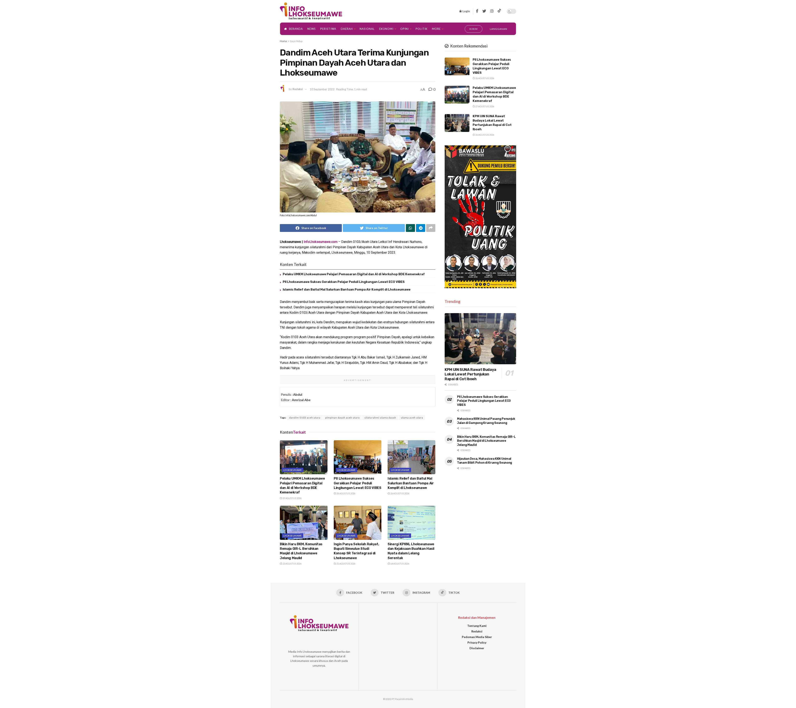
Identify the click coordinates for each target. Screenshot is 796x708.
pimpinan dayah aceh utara (342, 417)
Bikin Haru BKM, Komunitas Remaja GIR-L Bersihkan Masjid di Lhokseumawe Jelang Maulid (486, 441)
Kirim (474, 28)
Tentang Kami (477, 625)
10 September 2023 (322, 89)
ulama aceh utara (412, 417)
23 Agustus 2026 (291, 563)
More (436, 28)
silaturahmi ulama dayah (380, 417)
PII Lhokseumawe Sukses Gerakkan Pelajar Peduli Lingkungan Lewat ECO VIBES (344, 282)
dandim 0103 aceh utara (304, 417)
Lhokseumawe (292, 470)
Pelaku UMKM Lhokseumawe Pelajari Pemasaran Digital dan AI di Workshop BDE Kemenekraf (354, 274)
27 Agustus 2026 (291, 498)
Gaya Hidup (296, 41)
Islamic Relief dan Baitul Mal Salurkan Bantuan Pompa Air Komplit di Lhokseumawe (346, 289)
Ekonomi (386, 28)
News (311, 28)
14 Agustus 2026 (399, 563)
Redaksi (297, 89)
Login (466, 11)
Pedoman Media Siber (477, 637)
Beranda (296, 28)
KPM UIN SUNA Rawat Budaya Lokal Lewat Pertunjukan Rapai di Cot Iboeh (470, 374)
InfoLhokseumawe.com (320, 242)
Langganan (498, 28)
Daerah (347, 28)
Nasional (367, 28)
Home (283, 41)
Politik (421, 28)
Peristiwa (328, 28)
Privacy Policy (476, 642)
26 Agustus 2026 (345, 493)
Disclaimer (477, 648)
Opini (404, 28)
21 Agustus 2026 (345, 563)
